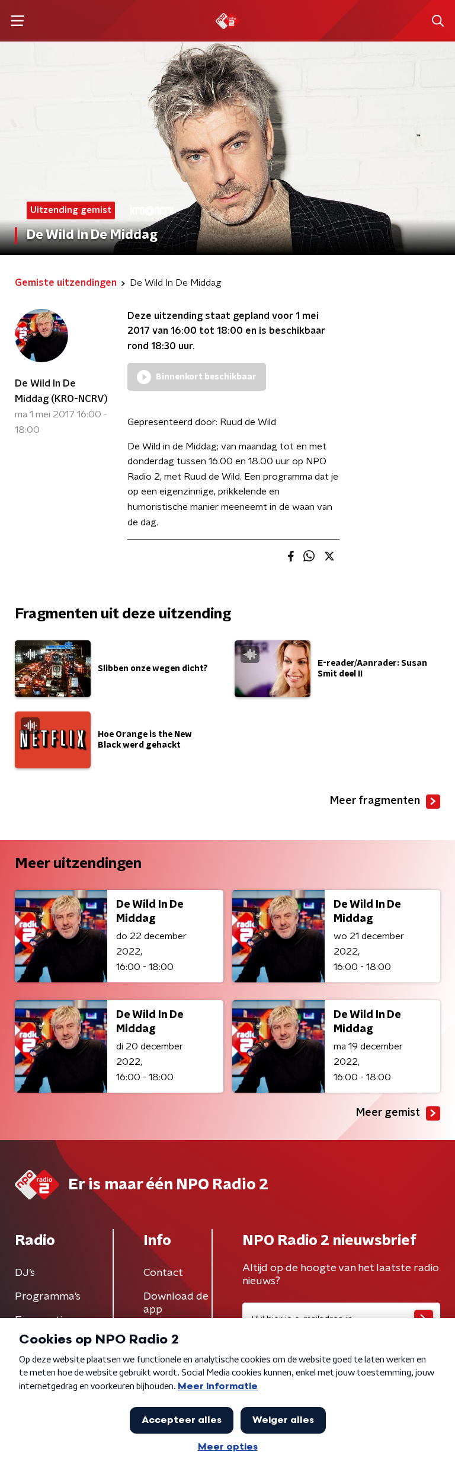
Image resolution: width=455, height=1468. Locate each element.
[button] (17, 21)
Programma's (48, 1296)
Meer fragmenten (375, 801)
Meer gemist (388, 1113)
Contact (163, 1273)
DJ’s (25, 1273)
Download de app (176, 1303)
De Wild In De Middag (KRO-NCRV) (61, 391)
